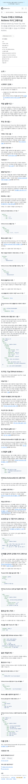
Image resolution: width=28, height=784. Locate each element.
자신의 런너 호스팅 (7, 410)
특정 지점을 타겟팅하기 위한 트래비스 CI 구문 (12, 253)
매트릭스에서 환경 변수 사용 (9, 316)
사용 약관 (13, 777)
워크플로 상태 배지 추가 (21, 190)
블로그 (14, 778)
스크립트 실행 (6, 452)
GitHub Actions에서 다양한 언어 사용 (12, 439)
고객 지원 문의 (5, 769)
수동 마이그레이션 (9, 12)
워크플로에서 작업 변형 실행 (8, 204)
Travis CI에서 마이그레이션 (21, 12)
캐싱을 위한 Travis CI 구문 (9, 625)
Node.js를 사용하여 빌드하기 (10, 694)
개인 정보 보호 (19, 777)
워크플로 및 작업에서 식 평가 (17, 529)
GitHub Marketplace (6, 564)
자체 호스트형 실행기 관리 (19, 423)
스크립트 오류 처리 (7, 489)
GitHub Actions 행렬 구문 (7, 223)
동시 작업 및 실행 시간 (8, 429)
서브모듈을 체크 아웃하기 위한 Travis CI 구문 (12, 293)
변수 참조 (11, 166)
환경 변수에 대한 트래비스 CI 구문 (9, 671)
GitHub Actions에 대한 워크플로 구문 (13, 244)
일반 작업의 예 (6, 653)
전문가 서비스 (9, 778)
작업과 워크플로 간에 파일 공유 (10, 396)
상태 (24, 777)
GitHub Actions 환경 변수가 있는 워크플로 (11, 681)
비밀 (8, 392)
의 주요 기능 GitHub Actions (11, 372)
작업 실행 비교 (6, 104)
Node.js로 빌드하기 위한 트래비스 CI (10, 698)
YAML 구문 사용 (6, 134)
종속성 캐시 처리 (7, 611)
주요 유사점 (5, 122)
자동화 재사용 (9, 566)
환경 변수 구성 (5, 662)
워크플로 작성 (4, 746)
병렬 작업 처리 (5, 172)
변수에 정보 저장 (12, 155)
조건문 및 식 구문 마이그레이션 (12, 519)
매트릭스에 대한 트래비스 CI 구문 (9, 211)
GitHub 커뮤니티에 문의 (7, 767)
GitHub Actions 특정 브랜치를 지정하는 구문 (12, 265)
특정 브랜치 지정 (6, 238)
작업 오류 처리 (5, 501)
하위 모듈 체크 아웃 (7, 280)
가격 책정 (3, 778)
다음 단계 (4, 741)
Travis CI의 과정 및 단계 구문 (10, 573)
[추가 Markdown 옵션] (13, 36)
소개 (2, 71)
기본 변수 (4, 160)
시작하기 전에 (6, 84)
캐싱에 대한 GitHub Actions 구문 (11, 635)
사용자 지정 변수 (6, 148)
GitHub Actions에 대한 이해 (11, 406)
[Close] (24, 2)
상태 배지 (4, 184)
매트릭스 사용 (5, 196)
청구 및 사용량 (7, 435)
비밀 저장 (4, 381)
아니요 (10, 758)
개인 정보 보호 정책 (4, 760)
